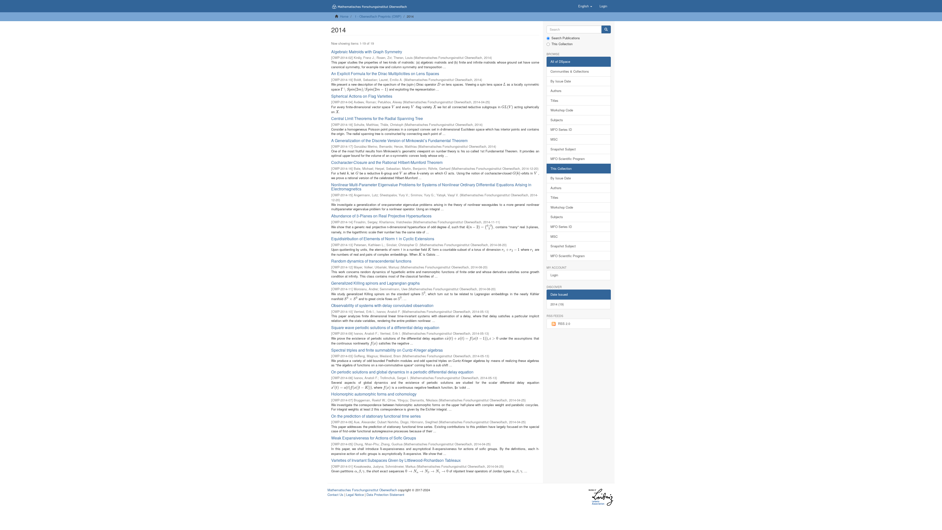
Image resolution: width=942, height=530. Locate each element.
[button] (585, 6)
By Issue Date (560, 81)
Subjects (556, 120)
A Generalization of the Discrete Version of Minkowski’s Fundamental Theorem (399, 140)
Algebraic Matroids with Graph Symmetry (366, 51)
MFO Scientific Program (567, 158)
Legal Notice (355, 494)
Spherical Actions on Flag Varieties (361, 96)
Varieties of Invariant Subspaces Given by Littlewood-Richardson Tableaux (396, 460)
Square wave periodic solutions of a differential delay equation (385, 327)
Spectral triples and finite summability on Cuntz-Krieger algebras (387, 350)
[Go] (606, 30)
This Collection (562, 44)
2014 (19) (557, 304)
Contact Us (335, 494)
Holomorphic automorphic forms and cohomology (374, 394)
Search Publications (565, 38)
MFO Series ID (561, 129)
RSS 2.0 (564, 323)
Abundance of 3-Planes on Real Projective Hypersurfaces (381, 216)
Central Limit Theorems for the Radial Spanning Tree (377, 118)
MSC (554, 139)
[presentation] (438, 84)
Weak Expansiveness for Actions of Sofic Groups (373, 438)
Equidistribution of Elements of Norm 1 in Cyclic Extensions (382, 238)
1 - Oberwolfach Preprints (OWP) (378, 16)
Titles (554, 100)
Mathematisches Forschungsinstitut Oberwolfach (362, 490)
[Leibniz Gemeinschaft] (601, 497)
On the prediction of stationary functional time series (376, 416)
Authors (556, 90)
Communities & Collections (569, 71)
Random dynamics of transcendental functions (371, 261)
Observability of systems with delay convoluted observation (382, 305)
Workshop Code (561, 110)
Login (554, 275)
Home (344, 16)
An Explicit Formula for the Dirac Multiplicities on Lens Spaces (385, 73)
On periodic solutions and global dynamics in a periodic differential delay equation (402, 372)
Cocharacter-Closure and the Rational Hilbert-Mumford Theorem (387, 162)
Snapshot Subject (563, 149)
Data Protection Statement (385, 494)
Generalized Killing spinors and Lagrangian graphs (375, 283)
